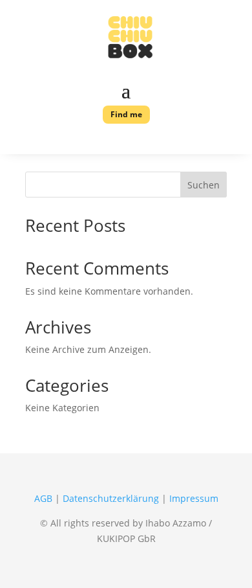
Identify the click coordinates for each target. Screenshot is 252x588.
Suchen (203, 185)
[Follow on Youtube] (83, 139)
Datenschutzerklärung (111, 498)
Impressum (193, 498)
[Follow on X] (104, 139)
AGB (43, 498)
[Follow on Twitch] (166, 139)
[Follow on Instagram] (124, 139)
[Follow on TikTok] (145, 139)
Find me (126, 114)
